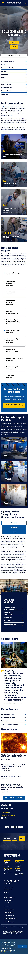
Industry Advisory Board (8, 717)
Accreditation (7, 905)
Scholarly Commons (8, 897)
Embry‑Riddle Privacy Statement (7, 951)
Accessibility (5, 931)
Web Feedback (6, 933)
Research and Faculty (7, 68)
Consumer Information (9, 909)
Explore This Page (13, 55)
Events (3, 77)
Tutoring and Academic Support (10, 724)
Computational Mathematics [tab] (10, 302)
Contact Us (4, 94)
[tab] (14, 523)
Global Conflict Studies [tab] (13, 331)
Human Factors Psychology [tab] (14, 359)
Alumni (5, 892)
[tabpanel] (14, 555)
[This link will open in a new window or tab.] (4, 881)
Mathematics (8, 617)
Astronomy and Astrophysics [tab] (10, 283)
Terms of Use (19, 932)
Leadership (4, 74)
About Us (3, 71)
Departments (5, 81)
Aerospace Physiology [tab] (13, 273)
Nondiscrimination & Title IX (16, 931)
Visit (14, 838)
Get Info (14, 42)
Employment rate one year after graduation (12, 207)
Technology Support (15, 933)
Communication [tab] (11, 293)
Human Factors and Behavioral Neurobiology (11, 608)
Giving (5, 895)
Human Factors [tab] (12, 350)
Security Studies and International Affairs (10, 625)
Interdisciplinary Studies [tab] (13, 367)
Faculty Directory (7, 889)
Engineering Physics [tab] (13, 321)
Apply (14, 47)
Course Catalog (7, 900)
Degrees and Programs (7, 61)
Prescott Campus (8, 868)
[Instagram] (5, 818)
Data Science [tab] (13, 312)
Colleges (5, 9)
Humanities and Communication (8, 613)
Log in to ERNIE (8, 883)
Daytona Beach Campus (8, 714)
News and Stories (6, 91)
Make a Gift (4, 721)
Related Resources (6, 87)
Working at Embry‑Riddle (9, 918)
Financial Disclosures (9, 912)
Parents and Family (8, 887)
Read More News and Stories (14, 798)
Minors (3, 64)
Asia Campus (18, 868)
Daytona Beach (7, 106)
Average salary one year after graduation (11, 234)
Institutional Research (9, 915)
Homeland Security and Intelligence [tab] (13, 340)
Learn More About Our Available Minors (13, 405)
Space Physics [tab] (10, 376)
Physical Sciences (9, 621)
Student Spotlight (6, 84)
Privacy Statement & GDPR (9, 932)
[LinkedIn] (2, 818)
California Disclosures (9, 921)
